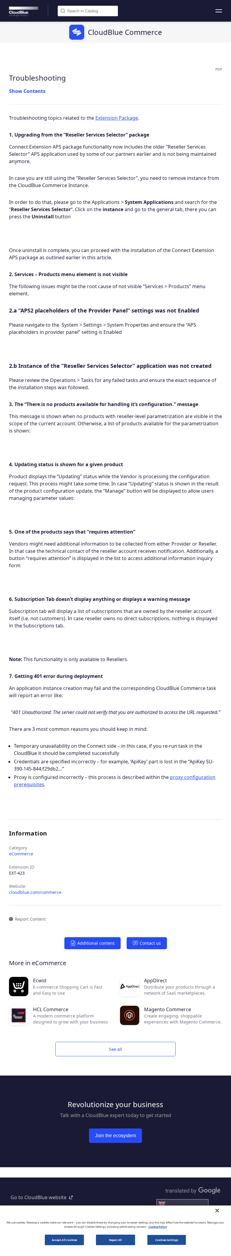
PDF (218, 69)
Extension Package (116, 118)
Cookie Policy (157, 1227)
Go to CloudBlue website (39, 1197)
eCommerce (21, 854)
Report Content (30, 919)
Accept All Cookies (64, 1240)
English (174, 1203)
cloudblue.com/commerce (35, 892)
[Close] (217, 1210)
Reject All (115, 1240)
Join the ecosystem (115, 1135)
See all (115, 1049)
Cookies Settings (166, 1240)
